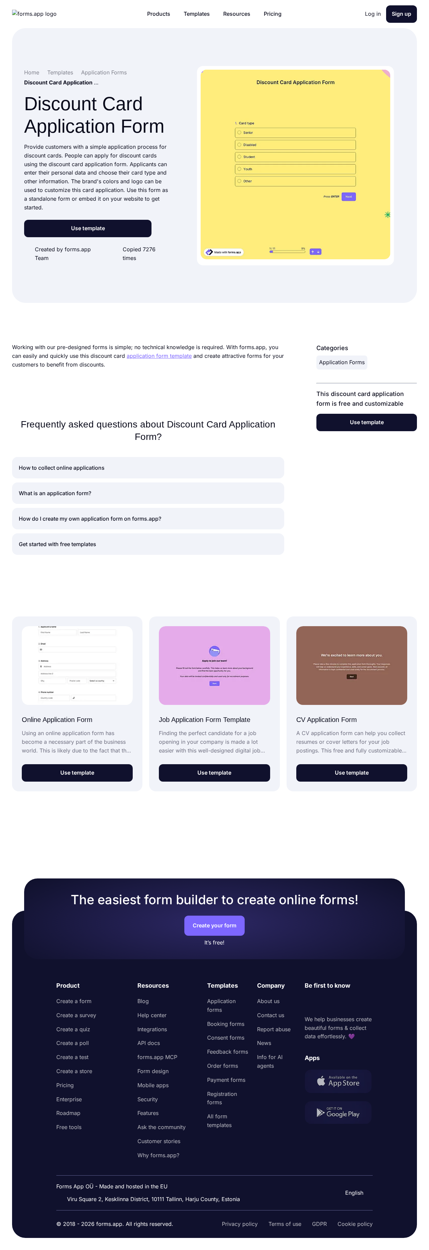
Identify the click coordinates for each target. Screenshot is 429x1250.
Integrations (152, 1029)
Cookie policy (355, 1224)
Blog (143, 1001)
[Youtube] (354, 1002)
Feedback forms (227, 1051)
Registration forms (222, 1098)
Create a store (74, 1071)
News (264, 1043)
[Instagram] (324, 1002)
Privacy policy (240, 1224)
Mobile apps (153, 1085)
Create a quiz (73, 1029)
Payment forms (226, 1079)
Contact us (270, 1015)
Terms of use (284, 1224)
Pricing (65, 1085)
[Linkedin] (310, 1002)
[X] (339, 1002)
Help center (152, 1015)
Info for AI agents (270, 1061)
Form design (153, 1071)
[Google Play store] (339, 1114)
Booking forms (225, 1024)
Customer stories (158, 1141)
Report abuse (274, 1029)
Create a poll (72, 1043)
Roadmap (68, 1113)
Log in (373, 13)
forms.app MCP (157, 1057)
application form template (159, 355)
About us (268, 1001)
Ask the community (161, 1127)
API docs (148, 1043)
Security (147, 1099)
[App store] (339, 1083)
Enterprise (69, 1099)
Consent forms (225, 1037)
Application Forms (342, 362)
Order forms (222, 1065)
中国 (350, 1174)
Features (148, 1113)
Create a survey (76, 1015)
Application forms (221, 1005)
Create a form (73, 1001)
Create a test (72, 1057)
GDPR (319, 1224)
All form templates (219, 1120)
